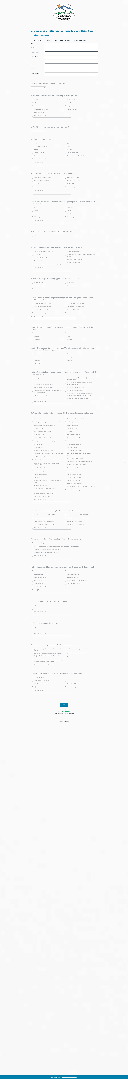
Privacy (60, 721)
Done (64, 704)
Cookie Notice (66, 721)
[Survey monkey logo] (64, 711)
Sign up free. (71, 713)
